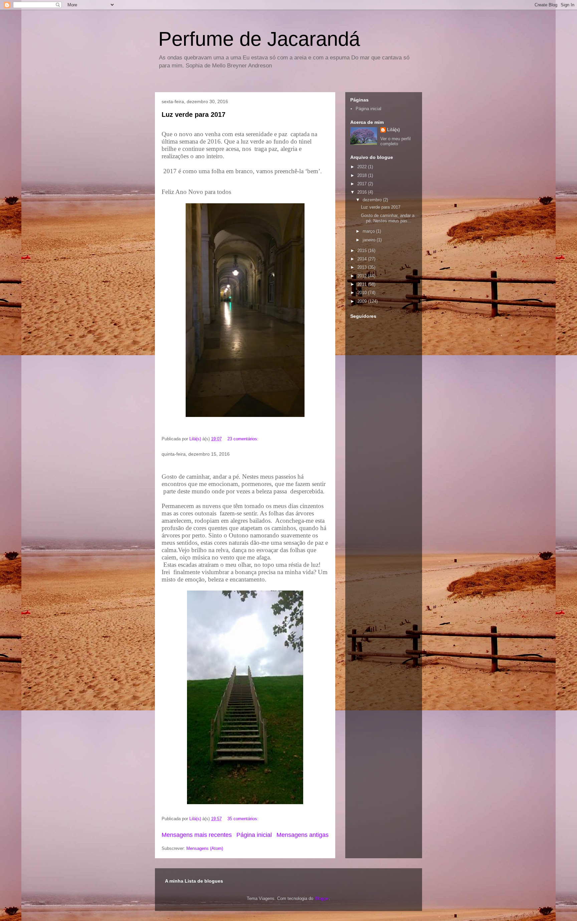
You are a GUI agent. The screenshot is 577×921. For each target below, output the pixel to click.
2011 (362, 284)
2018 (362, 175)
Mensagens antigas (302, 835)
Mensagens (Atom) (204, 848)
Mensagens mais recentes (197, 835)
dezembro (373, 199)
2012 (362, 275)
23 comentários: (243, 438)
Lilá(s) (393, 129)
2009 (362, 301)
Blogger (322, 898)
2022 (362, 166)
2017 (362, 183)
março (369, 231)
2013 (362, 267)
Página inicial (254, 835)
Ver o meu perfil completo (395, 141)
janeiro (370, 239)
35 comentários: (243, 818)
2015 (362, 250)
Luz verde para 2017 (193, 114)
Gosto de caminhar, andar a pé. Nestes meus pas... (387, 218)
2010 (362, 292)
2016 (362, 192)
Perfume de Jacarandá (259, 39)
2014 (362, 258)
